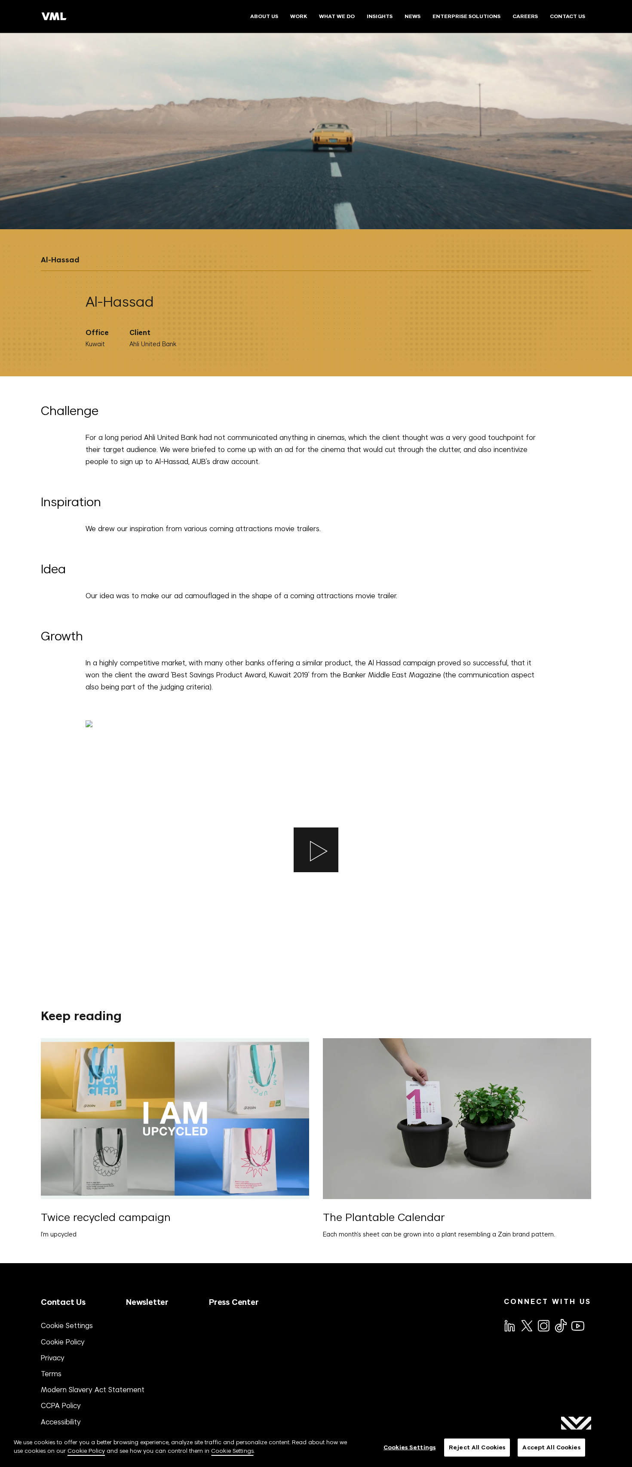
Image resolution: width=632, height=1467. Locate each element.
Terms (51, 1374)
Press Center (234, 1302)
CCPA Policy (61, 1405)
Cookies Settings (409, 1447)
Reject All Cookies (477, 1447)
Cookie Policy (63, 1342)
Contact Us (63, 1302)
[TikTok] (560, 1325)
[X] (526, 1325)
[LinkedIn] (509, 1325)
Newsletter (147, 1302)
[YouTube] (577, 1325)
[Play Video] (316, 849)
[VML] (54, 16)
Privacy (52, 1358)
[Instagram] (543, 1325)
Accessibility (61, 1422)
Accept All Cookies (551, 1447)
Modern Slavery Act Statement (92, 1389)
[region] (316, 1448)
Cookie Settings (67, 1325)
